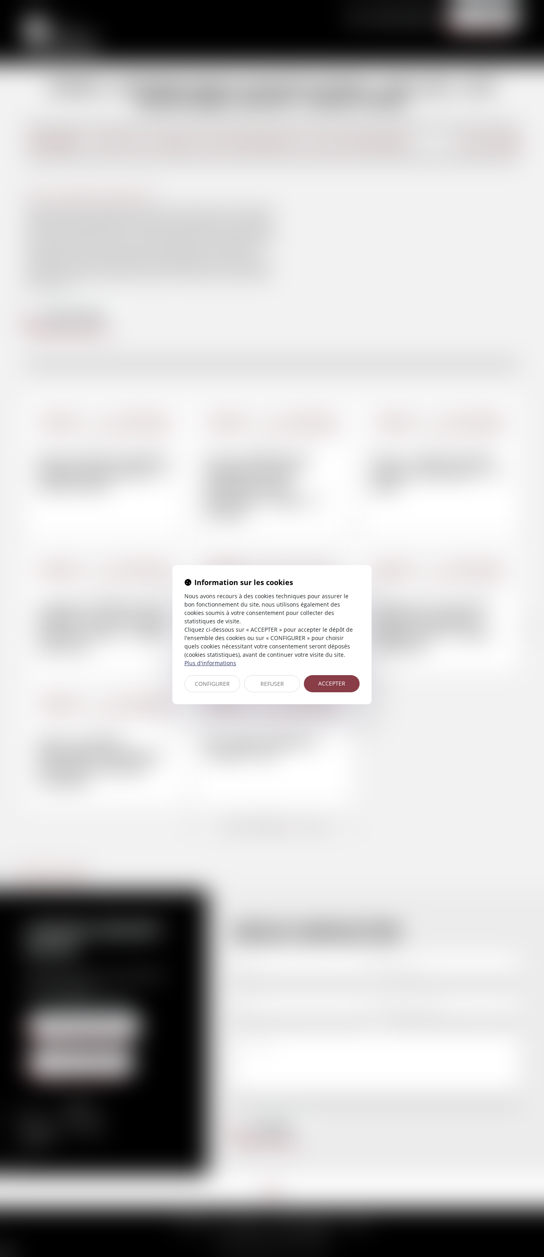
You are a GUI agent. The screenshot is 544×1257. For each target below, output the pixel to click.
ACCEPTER (331, 683)
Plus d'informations (210, 663)
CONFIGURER (212, 683)
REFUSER (272, 683)
